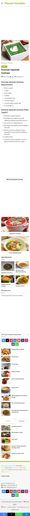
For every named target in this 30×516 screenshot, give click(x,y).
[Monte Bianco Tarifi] (5, 434)
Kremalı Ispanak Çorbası (15, 179)
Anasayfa (4, 63)
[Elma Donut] (5, 359)
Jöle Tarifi (14, 439)
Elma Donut (15, 356)
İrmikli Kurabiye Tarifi (18, 453)
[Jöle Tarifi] (5, 441)
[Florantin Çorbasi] (5, 428)
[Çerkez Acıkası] (5, 374)
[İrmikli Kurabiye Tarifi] (5, 456)
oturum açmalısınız (18, 295)
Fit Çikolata (15, 364)
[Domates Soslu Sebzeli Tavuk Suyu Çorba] (5, 413)
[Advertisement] (15, 24)
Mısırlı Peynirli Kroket (18, 379)
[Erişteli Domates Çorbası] (7, 279)
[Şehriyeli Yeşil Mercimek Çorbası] (22, 265)
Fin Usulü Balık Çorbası (18, 403)
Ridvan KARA (6, 76)
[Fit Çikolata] (5, 366)
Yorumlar (21, 421)
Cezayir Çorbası (20, 286)
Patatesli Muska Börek (18, 349)
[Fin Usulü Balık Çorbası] (5, 405)
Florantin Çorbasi (17, 426)
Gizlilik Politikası (12, 507)
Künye (4, 507)
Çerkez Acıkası (16, 371)
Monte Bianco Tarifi (17, 432)
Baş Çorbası (15, 387)
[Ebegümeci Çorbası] (7, 266)
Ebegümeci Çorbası (6, 272)
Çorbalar (10, 63)
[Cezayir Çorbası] (22, 279)
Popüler (8, 421)
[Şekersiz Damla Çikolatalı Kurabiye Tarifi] (5, 448)
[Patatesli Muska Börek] (5, 352)
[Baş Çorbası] (5, 390)
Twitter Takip (5, 476)
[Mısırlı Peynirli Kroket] (5, 381)
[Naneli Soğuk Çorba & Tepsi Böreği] (5, 398)
